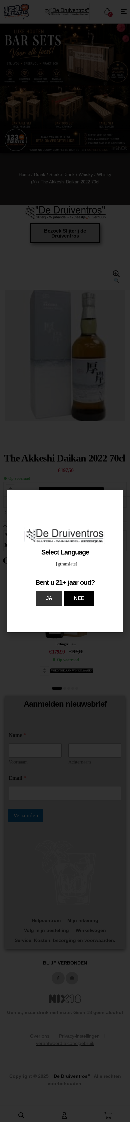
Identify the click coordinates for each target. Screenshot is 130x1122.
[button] (49, 598)
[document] (65, 561)
